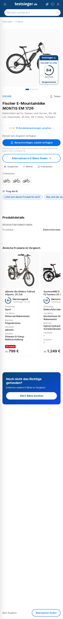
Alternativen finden (46, 612)
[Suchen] (57, 12)
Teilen (57, 96)
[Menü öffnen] (4, 4)
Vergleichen (12, 166)
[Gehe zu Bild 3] (33, 89)
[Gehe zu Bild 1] (27, 89)
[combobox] (32, 12)
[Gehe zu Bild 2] (30, 89)
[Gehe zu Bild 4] (35, 89)
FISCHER (6, 96)
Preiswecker (46, 166)
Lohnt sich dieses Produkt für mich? (22, 197)
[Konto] (58, 4)
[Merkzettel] (52, 4)
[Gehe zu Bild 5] (37, 89)
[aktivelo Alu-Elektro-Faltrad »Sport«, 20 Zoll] (21, 304)
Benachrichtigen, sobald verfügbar (34, 142)
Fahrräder (7, 21)
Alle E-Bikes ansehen (31, 395)
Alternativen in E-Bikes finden (30, 158)
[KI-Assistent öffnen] (47, 4)
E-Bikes (19, 21)
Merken (29, 166)
